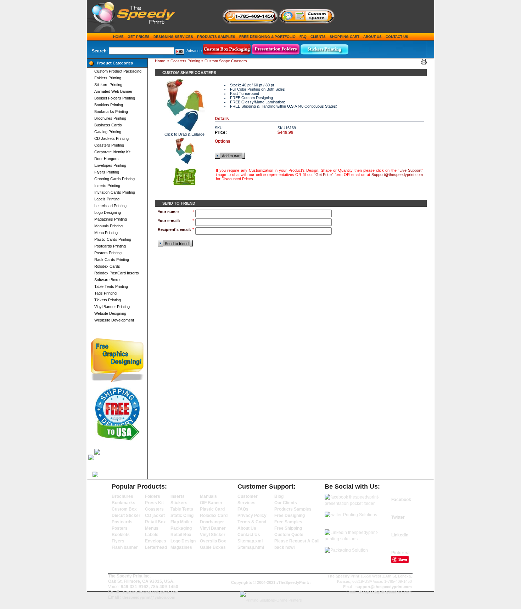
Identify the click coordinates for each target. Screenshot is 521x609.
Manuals (208, 496)
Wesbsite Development (114, 320)
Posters (120, 528)
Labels (151, 534)
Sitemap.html (250, 547)
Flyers (118, 541)
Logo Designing (107, 212)
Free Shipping (288, 528)
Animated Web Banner (113, 91)
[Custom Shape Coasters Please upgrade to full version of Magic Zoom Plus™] (184, 105)
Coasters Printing (109, 145)
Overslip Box (213, 541)
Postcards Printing (110, 246)
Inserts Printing (107, 185)
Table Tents (181, 509)
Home (118, 37)
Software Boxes (108, 280)
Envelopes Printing (110, 165)
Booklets (121, 534)
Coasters (154, 509)
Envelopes (155, 541)
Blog (279, 496)
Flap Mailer (181, 521)
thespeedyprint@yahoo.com (148, 597)
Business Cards (108, 125)
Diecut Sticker (126, 515)
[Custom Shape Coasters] (184, 151)
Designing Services (173, 37)
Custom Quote (288, 534)
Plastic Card (212, 509)
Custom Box (124, 509)
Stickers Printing (108, 84)
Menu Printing (106, 232)
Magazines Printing (110, 219)
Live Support (410, 170)
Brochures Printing (110, 118)
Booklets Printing (108, 105)
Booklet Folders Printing (114, 98)
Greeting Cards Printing (114, 179)
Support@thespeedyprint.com (397, 174)
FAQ (303, 37)
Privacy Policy (252, 515)
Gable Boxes (213, 547)
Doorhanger (212, 521)
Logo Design (183, 541)
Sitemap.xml (250, 541)
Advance (194, 51)
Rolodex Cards (107, 266)
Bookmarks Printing (111, 111)
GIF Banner (211, 502)
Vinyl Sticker (212, 534)
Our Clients (285, 502)
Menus (151, 528)
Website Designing (110, 313)
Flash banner (125, 547)
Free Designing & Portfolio (267, 37)
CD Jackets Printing (111, 138)
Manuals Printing (108, 226)
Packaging (181, 528)
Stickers (178, 502)
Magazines (181, 547)
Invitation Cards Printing (114, 192)
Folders (152, 496)
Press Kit (154, 502)
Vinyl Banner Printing (112, 306)
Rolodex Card (214, 515)
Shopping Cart (344, 37)
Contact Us (397, 37)
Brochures (122, 496)
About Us (372, 37)
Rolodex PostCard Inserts (116, 273)
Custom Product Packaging (117, 71)
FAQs (242, 509)
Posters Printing (108, 253)
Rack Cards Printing (111, 259)
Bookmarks (123, 502)
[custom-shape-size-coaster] (184, 177)
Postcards (122, 521)
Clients (318, 37)
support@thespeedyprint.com (150, 592)
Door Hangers (106, 158)
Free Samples (288, 521)
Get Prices (139, 37)
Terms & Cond (251, 521)
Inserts (177, 496)
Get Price (323, 174)
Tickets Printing (107, 300)
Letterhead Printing (110, 206)
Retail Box (155, 521)
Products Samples (216, 37)
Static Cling (182, 515)
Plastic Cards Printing (112, 239)
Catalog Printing (107, 132)
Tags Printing (105, 293)
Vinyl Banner (213, 528)
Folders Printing (107, 78)
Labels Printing (106, 199)
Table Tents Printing (111, 286)
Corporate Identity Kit (112, 152)
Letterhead (156, 547)
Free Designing (289, 515)
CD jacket (155, 515)
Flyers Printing (106, 172)
